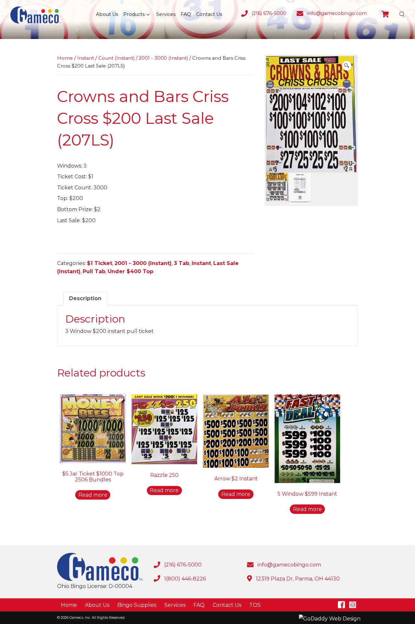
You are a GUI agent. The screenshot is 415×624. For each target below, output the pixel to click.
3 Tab (181, 263)
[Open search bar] (402, 14)
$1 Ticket (99, 263)
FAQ (199, 605)
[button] (148, 14)
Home (65, 58)
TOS (255, 605)
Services (174, 605)
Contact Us (227, 605)
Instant (85, 58)
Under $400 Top (130, 271)
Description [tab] (85, 298)
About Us (97, 605)
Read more (92, 495)
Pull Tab (94, 271)
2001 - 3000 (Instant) (163, 58)
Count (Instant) (116, 58)
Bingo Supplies (136, 605)
